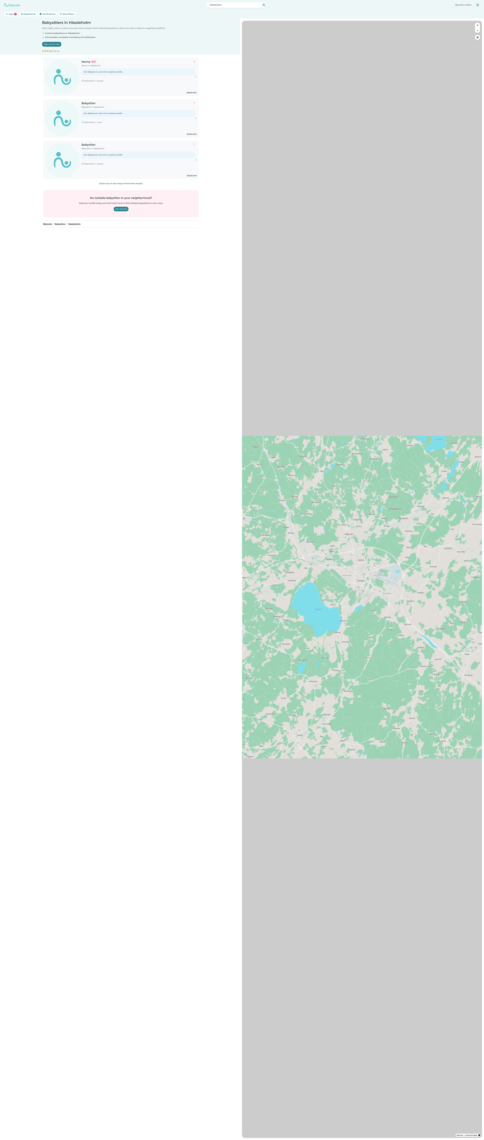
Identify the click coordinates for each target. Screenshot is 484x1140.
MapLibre (460, 1135)
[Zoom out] (477, 30)
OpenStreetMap (471, 1135)
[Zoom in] (477, 25)
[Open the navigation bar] (477, 5)
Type (12, 14)
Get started (121, 209)
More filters (68, 14)
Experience (29, 14)
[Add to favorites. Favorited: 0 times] (194, 62)
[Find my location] (477, 37)
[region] (362, 579)
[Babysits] (12, 5)
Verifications (48, 14)
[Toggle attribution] (479, 1135)
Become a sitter (463, 5)
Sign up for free (52, 44)
